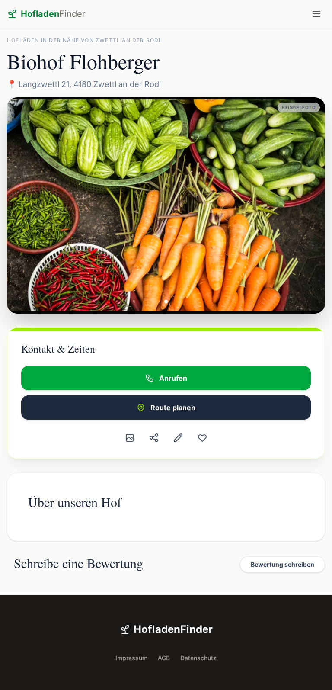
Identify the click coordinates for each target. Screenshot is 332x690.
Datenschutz (198, 657)
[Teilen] (154, 438)
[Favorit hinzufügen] (202, 438)
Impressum (131, 657)
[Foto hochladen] (129, 438)
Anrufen (173, 378)
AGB (164, 657)
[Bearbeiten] (178, 438)
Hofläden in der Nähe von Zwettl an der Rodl (85, 40)
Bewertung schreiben (282, 564)
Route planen (172, 407)
